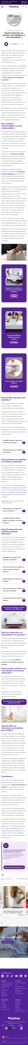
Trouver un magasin (20, 1011)
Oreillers (17, 1007)
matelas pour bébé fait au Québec (13, 758)
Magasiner (18, 1001)
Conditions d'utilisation (20, 1025)
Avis (16, 984)
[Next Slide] (26, 902)
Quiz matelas (18, 1009)
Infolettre (3, 1003)
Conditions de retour (4, 1025)
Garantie (3, 992)
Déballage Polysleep (6, 984)
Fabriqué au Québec (20, 988)
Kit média (3, 1005)
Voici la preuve (7, 942)
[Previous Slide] (1, 902)
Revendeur (4, 1007)
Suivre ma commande (7, 982)
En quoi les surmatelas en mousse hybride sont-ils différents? (14, 608)
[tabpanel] (14, 902)
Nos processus (19, 986)
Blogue (3, 1001)
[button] (25, 6)
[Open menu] (2, 6)
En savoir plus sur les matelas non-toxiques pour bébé (14, 702)
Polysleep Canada (9, 1021)
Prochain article (21, 878)
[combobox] (14, 1037)
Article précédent (7, 878)
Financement (4, 990)
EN (23, 6)
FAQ (2, 988)
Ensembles (18, 1003)
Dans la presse (19, 993)
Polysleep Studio (5, 1009)
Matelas (17, 1005)
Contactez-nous (5, 986)
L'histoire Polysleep (20, 982)
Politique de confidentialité (12, 1025)
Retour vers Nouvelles (15, 30)
